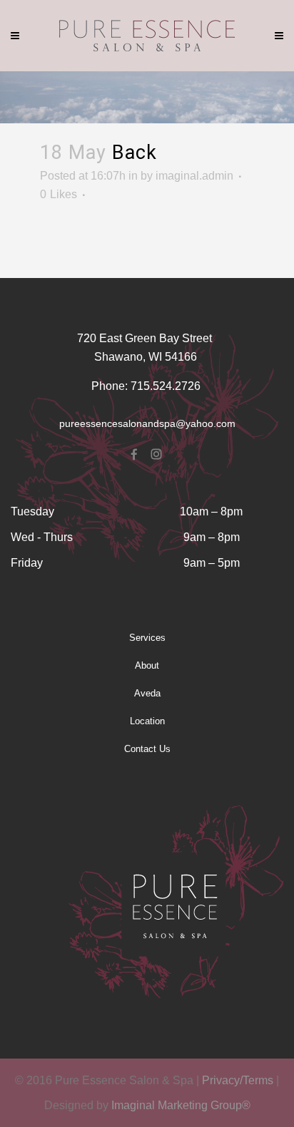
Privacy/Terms (237, 1080)
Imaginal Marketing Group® (180, 1105)
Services (147, 637)
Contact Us (147, 748)
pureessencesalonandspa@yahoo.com (147, 423)
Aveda (147, 693)
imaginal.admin (194, 176)
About (147, 665)
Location (147, 721)
